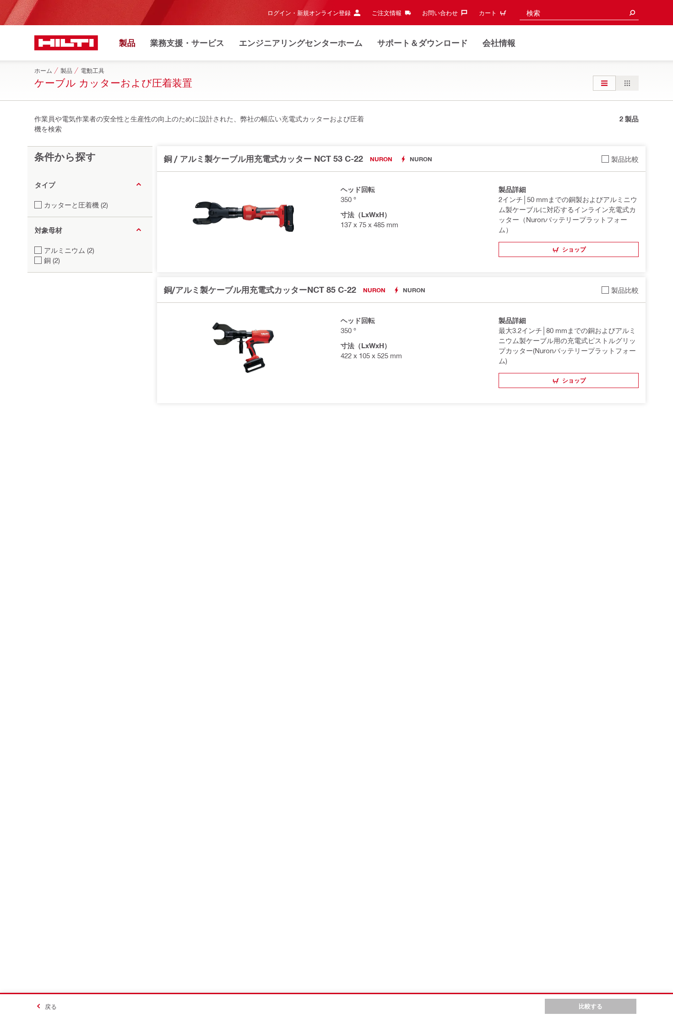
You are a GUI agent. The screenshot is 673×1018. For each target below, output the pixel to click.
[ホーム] (66, 42)
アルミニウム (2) (69, 250)
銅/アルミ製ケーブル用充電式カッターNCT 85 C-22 (260, 290)
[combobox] (579, 12)
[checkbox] (620, 158)
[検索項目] (632, 12)
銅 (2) (52, 260)
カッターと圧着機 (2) (76, 205)
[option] (604, 83)
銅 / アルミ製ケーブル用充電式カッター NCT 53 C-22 (263, 158)
